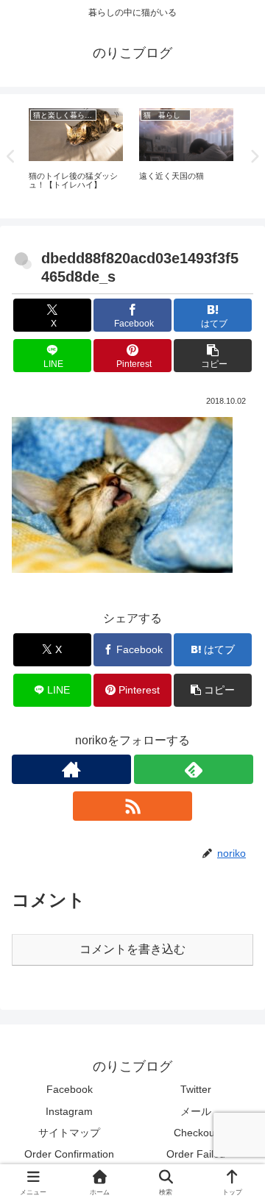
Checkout (196, 1132)
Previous (11, 156)
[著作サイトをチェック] (71, 769)
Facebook (69, 1089)
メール (195, 1111)
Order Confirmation (69, 1154)
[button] (213, 355)
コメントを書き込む (133, 949)
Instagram (69, 1111)
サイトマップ (69, 1132)
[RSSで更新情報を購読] (132, 806)
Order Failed (195, 1154)
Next (254, 156)
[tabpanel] (76, 153)
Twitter (195, 1089)
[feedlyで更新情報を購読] (193, 769)
